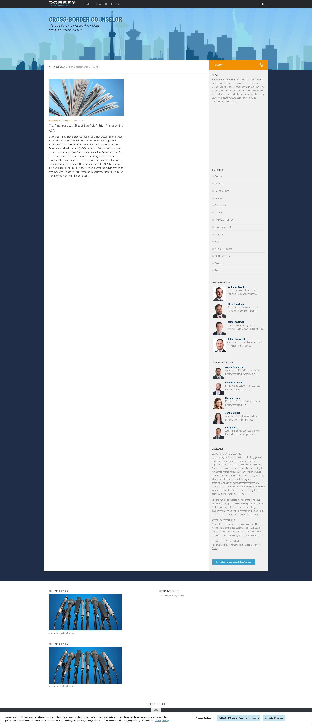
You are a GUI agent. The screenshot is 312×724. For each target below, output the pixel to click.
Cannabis (219, 183)
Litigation (67, 120)
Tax (216, 270)
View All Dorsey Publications (62, 686)
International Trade (223, 227)
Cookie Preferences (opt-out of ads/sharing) (233, 562)
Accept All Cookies (274, 718)
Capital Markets (222, 191)
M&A (217, 241)
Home (86, 4)
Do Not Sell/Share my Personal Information (238, 718)
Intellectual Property (224, 219)
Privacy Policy (162, 720)
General (218, 212)
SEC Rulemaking (222, 256)
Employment (55, 120)
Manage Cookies (203, 718)
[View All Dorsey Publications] (85, 682)
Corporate (219, 198)
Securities (219, 263)
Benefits (218, 176)
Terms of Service (156, 704)
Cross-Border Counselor (85, 19)
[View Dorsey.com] (62, 5)
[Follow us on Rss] (261, 65)
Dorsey (115, 4)
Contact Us (100, 4)
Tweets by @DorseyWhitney (171, 595)
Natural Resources (223, 248)
